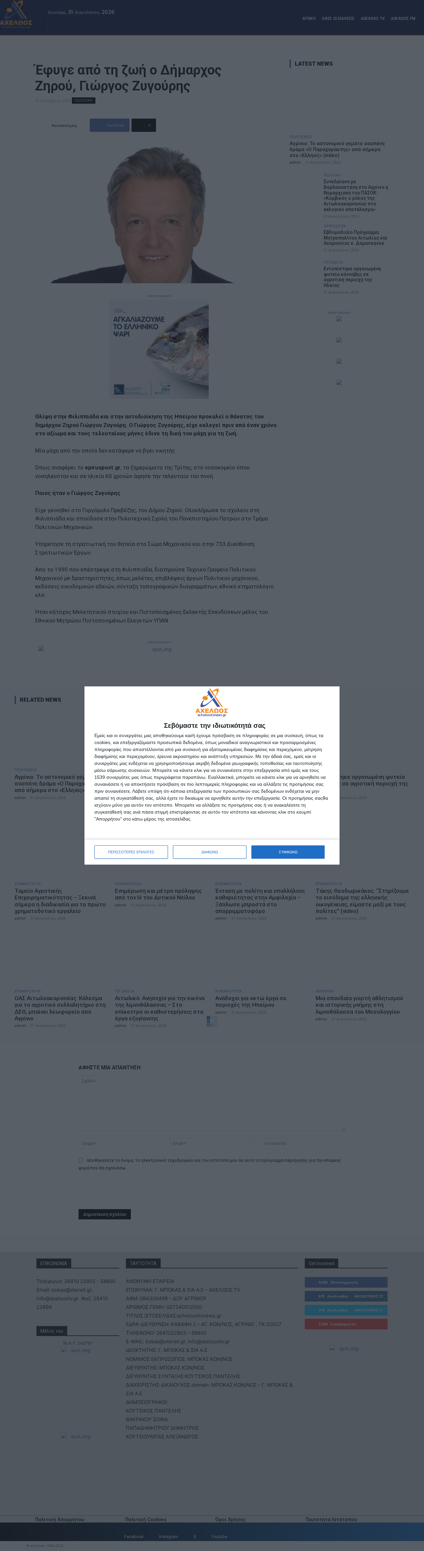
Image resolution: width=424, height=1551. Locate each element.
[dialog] (212, 775)
